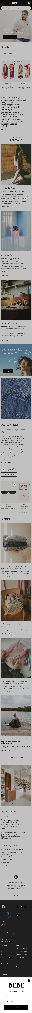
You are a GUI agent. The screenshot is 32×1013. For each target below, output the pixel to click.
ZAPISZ (16, 1007)
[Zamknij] (29, 980)
